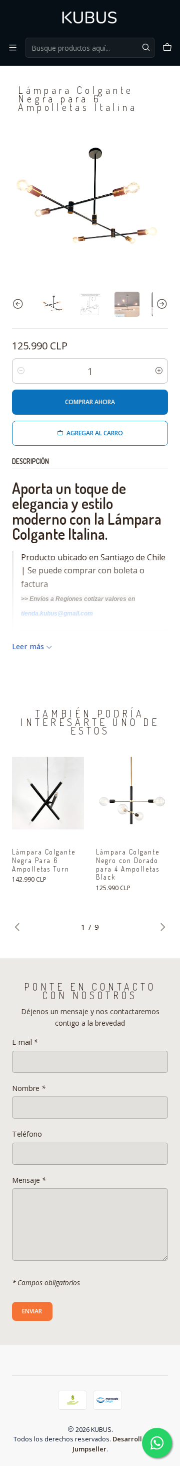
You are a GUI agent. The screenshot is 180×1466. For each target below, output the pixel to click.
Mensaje (29, 1180)
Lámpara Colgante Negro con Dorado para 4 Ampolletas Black (128, 864)
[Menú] (13, 47)
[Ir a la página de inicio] (90, 18)
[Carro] (167, 47)
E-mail (25, 1042)
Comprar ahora (90, 402)
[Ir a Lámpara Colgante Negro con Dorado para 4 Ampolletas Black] (132, 793)
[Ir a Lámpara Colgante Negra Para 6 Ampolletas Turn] (48, 793)
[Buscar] (146, 48)
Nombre (29, 1088)
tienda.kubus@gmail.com (57, 613)
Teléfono (27, 1134)
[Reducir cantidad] (21, 371)
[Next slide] (160, 304)
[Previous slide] (19, 304)
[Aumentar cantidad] (159, 371)
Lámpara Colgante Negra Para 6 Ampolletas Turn (44, 860)
